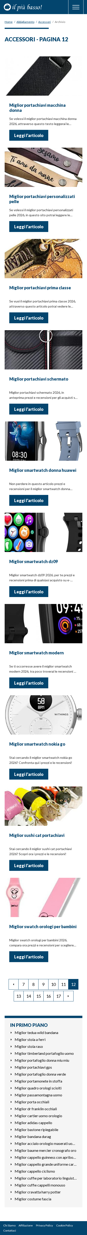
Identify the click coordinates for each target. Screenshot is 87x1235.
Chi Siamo (9, 1225)
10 (53, 984)
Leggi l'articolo (28, 135)
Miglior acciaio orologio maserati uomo (46, 1143)
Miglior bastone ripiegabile (36, 1129)
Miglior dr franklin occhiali (36, 1109)
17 (58, 996)
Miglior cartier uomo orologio (38, 1115)
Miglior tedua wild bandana (36, 1032)
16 (48, 996)
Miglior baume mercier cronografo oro (45, 1150)
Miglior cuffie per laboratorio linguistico (46, 1178)
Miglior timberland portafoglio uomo (44, 1053)
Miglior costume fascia (33, 1199)
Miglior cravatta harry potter (38, 1192)
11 (63, 984)
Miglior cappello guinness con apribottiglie (46, 1157)
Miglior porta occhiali (32, 1102)
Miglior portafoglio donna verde (40, 1074)
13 (18, 996)
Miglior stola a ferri (30, 1039)
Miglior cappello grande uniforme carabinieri (46, 1164)
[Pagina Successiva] (69, 996)
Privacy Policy (44, 1225)
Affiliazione (26, 1225)
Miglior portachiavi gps (33, 1067)
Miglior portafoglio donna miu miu (42, 1060)
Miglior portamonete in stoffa (38, 1081)
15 (38, 996)
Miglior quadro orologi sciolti (38, 1088)
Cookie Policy (64, 1225)
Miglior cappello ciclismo (35, 1171)
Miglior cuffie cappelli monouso (40, 1185)
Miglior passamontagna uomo (38, 1095)
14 (28, 996)
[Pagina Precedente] (14, 984)
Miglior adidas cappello (33, 1122)
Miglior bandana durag (33, 1136)
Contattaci (9, 1230)
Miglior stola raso (29, 1046)
